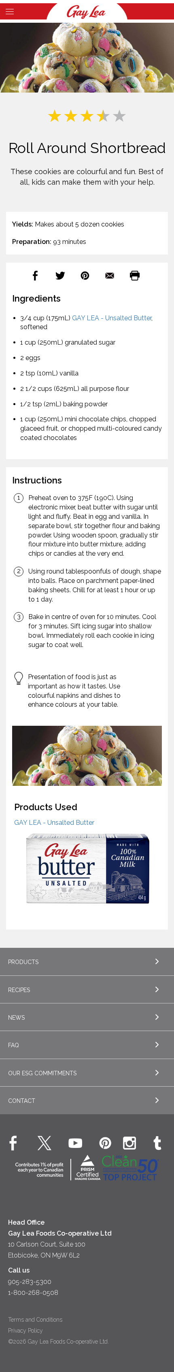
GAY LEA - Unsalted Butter (111, 318)
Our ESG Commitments (42, 1073)
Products (23, 962)
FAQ (13, 1045)
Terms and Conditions (35, 1319)
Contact (21, 1101)
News (16, 1017)
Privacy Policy (25, 1330)
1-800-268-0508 (33, 1292)
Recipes (19, 990)
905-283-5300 (29, 1282)
